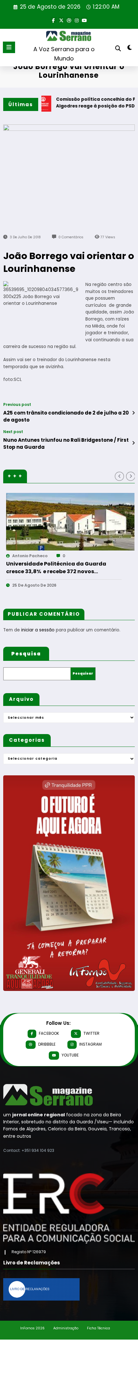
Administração (65, 1328)
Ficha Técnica (98, 1328)
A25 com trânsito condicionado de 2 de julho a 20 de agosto (66, 416)
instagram (90, 1044)
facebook (49, 1033)
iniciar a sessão (38, 630)
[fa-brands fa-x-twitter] (61, 20)
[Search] (118, 48)
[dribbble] (69, 20)
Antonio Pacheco (92, 555)
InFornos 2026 (32, 1328)
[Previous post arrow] (133, 413)
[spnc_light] (129, 48)
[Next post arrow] (133, 443)
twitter (91, 1033)
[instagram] (77, 20)
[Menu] (9, 47)
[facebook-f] (53, 20)
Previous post (17, 404)
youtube (70, 1055)
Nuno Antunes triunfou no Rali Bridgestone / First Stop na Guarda (66, 443)
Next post (13, 432)
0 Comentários (70, 237)
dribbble (47, 1044)
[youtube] (84, 20)
